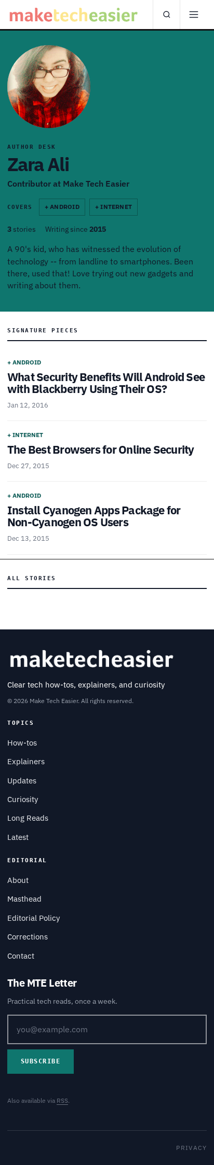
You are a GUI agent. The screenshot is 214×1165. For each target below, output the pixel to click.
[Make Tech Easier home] (74, 14)
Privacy (191, 1148)
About (18, 880)
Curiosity (22, 799)
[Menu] (193, 14)
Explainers (26, 761)
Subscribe (40, 1061)
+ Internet (113, 206)
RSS (62, 1100)
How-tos (22, 743)
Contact (20, 956)
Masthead (24, 899)
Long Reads (27, 818)
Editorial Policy (33, 918)
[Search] (166, 14)
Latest (18, 837)
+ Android (62, 206)
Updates (21, 780)
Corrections (27, 937)
